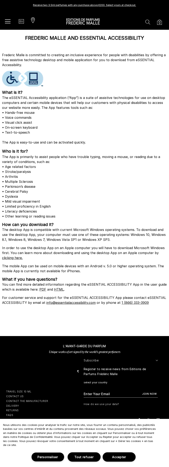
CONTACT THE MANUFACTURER (27, 401)
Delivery (12, 405)
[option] (84, 6)
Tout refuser (84, 457)
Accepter (119, 457)
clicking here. (12, 258)
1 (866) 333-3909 (135, 303)
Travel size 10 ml (18, 391)
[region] (84, 443)
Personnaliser (48, 457)
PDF (42, 289)
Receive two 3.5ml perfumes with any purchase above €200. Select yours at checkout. (84, 5)
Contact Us (15, 396)
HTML (59, 289)
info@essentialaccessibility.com (71, 303)
